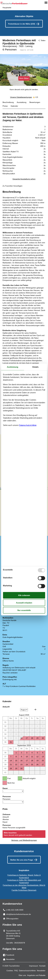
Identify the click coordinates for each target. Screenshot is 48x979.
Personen (6, 799)
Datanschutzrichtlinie (27, 425)
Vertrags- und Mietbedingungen (24, 840)
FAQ (16, 971)
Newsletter (41, 971)
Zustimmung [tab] (12, 367)
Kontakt (42, 966)
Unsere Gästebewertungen (21, 97)
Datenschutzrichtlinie (27, 971)
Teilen (43, 40)
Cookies (10, 971)
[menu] (46, 2)
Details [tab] (35, 367)
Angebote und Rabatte (36, 975)
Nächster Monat (35, 709)
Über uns (22, 975)
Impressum (33, 966)
